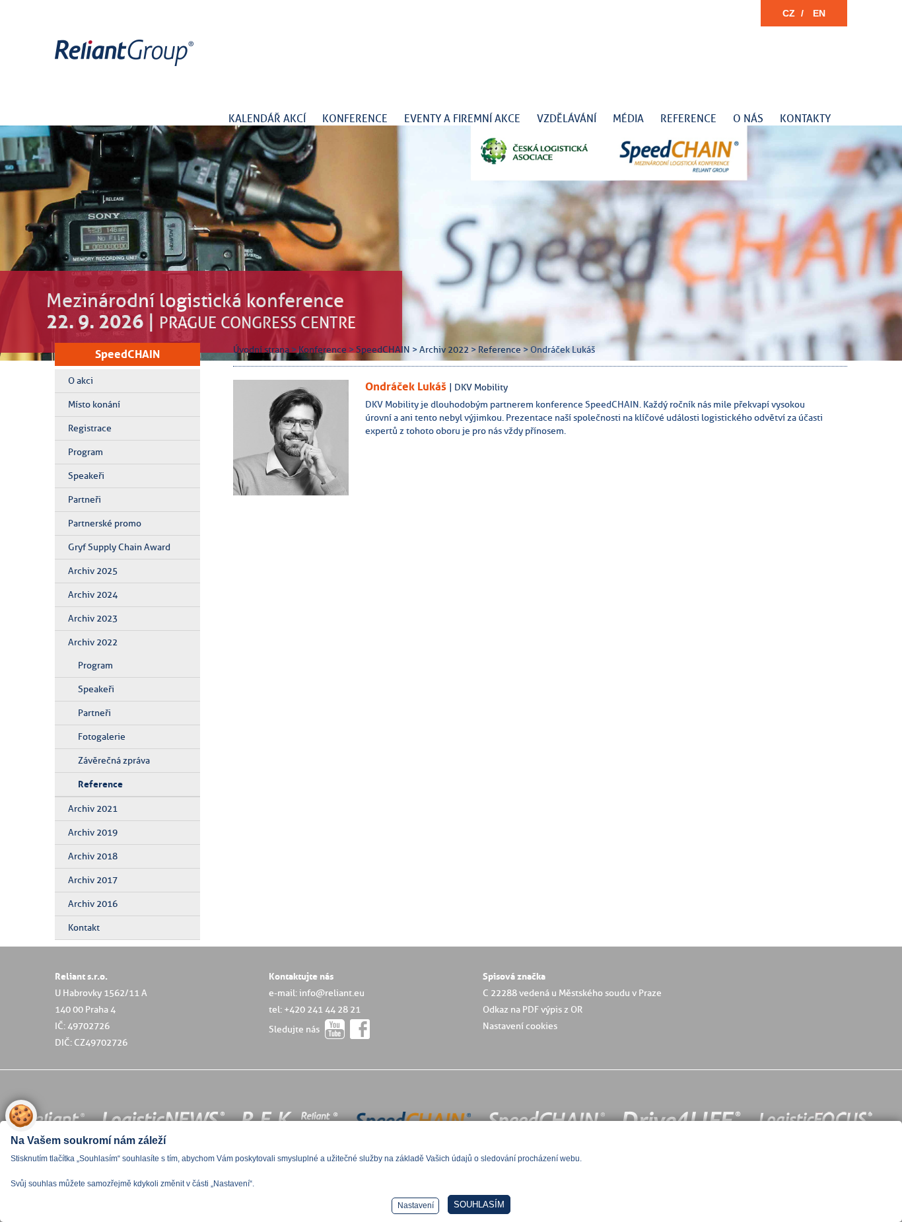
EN (819, 13)
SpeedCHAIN (127, 354)
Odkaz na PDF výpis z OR (532, 1009)
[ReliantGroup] (126, 66)
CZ (788, 13)
